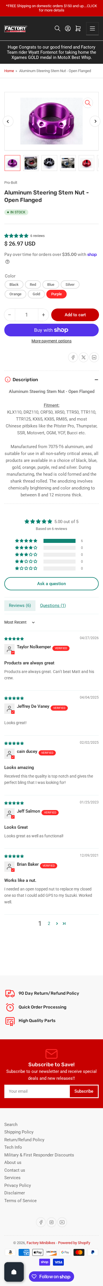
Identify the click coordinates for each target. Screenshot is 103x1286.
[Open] (14, 1272)
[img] (14, 638)
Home (9, 71)
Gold (36, 294)
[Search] (57, 28)
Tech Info (13, 1147)
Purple (56, 294)
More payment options (51, 341)
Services (12, 1177)
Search (10, 1124)
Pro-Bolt (10, 182)
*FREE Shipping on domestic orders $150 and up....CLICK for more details (51, 8)
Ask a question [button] (51, 583)
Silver (70, 284)
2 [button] (49, 923)
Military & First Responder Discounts (39, 1155)
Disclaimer (14, 1193)
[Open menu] (92, 28)
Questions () (53, 605)
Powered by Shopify (74, 1243)
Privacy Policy (17, 1185)
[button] (16, 236)
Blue (50, 284)
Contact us (14, 1170)
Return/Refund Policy (24, 1139)
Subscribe (83, 1091)
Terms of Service (20, 1200)
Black (14, 284)
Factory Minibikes (41, 1243)
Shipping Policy (18, 1132)
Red (33, 284)
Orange (15, 294)
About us (12, 1162)
